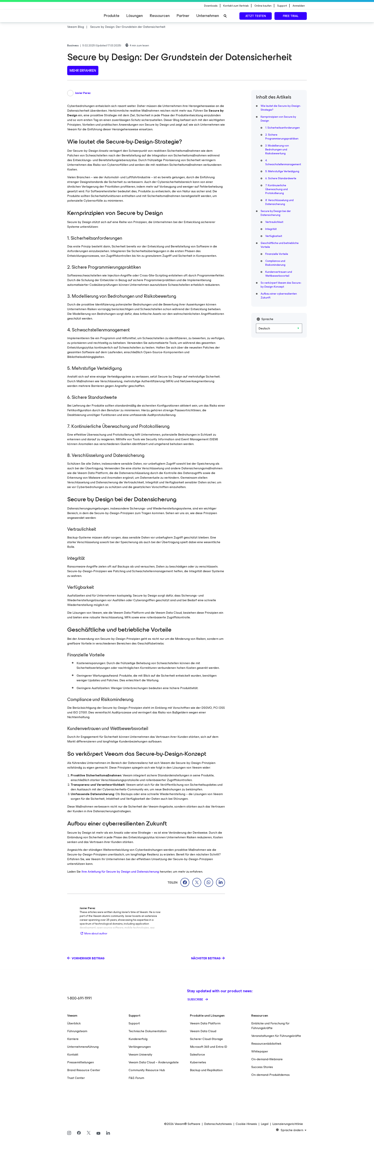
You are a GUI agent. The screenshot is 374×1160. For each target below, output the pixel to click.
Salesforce (197, 1054)
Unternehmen (207, 15)
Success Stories (262, 1067)
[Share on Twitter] (196, 882)
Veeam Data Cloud (203, 1031)
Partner (183, 15)
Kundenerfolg (138, 1039)
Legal (264, 1124)
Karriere (73, 1039)
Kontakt (72, 1054)
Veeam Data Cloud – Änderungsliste (154, 1062)
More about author (95, 933)
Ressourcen (160, 15)
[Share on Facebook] (184, 882)
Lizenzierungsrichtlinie (287, 1124)
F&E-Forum (136, 1078)
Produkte (111, 15)
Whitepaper (259, 1051)
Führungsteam (77, 1031)
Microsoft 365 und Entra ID (208, 1046)
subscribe (195, 999)
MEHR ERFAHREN (83, 70)
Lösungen (134, 15)
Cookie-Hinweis (246, 1124)
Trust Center (76, 1078)
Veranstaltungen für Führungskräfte (276, 1035)
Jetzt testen (255, 16)
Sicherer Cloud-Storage (206, 1039)
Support (134, 1023)
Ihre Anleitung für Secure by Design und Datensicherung (120, 871)
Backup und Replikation (206, 1070)
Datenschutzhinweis (218, 1124)
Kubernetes (198, 1062)
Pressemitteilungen (80, 1062)
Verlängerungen (140, 1046)
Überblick (74, 1023)
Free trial (290, 16)
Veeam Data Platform (205, 1023)
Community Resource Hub (147, 1070)
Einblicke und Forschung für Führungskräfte (270, 1026)
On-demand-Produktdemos (270, 1074)
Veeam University (140, 1054)
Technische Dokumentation (148, 1031)
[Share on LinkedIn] (220, 882)
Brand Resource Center (83, 1070)
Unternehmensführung (83, 1046)
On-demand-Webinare (267, 1059)
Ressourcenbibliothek (266, 1043)
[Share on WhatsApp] (208, 882)
